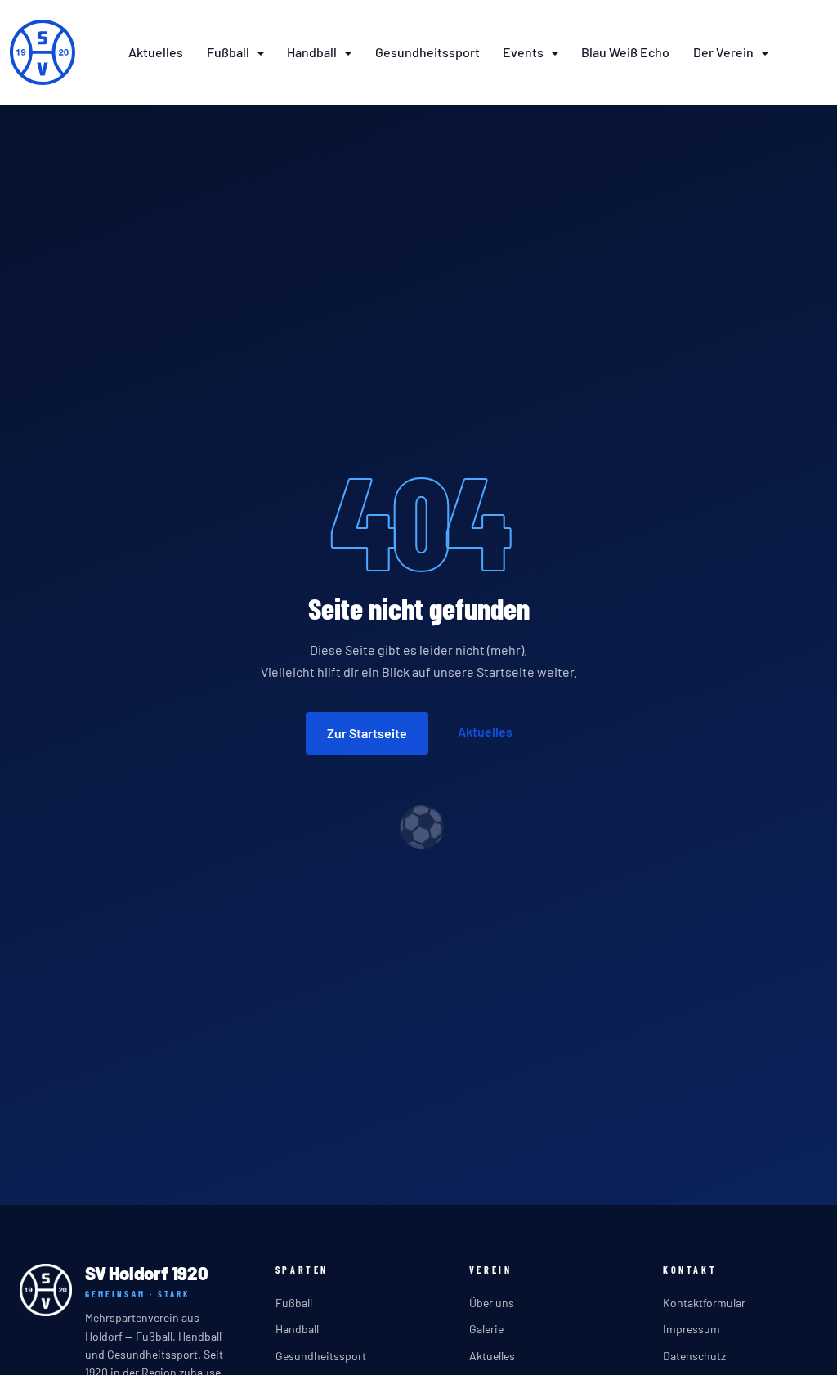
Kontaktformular (704, 1303)
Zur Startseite (367, 733)
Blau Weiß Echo (625, 52)
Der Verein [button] (724, 52)
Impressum (691, 1329)
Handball (297, 1329)
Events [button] (524, 52)
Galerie (486, 1329)
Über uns (491, 1303)
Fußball (293, 1303)
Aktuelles (155, 52)
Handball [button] (313, 52)
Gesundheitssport (427, 52)
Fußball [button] (229, 52)
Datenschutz (694, 1356)
